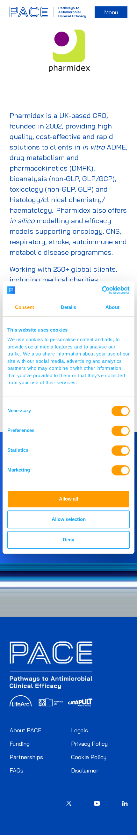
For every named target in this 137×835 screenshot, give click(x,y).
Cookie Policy (88, 757)
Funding (20, 743)
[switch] (121, 431)
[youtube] (97, 804)
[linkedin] (124, 804)
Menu (111, 12)
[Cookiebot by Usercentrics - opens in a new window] (102, 290)
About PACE (25, 730)
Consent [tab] (24, 307)
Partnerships (26, 757)
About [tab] (112, 307)
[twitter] (68, 804)
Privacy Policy (89, 743)
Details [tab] (68, 307)
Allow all (68, 499)
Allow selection (69, 519)
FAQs (16, 770)
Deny (68, 539)
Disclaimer (84, 770)
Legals (79, 730)
